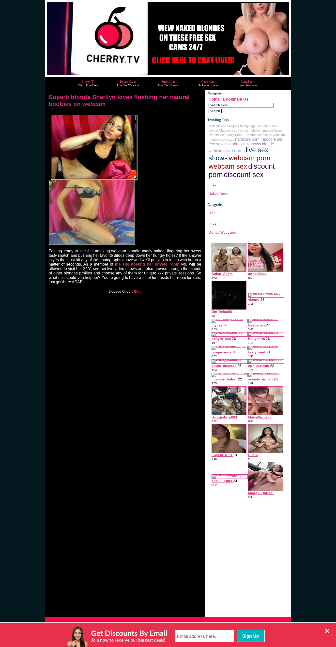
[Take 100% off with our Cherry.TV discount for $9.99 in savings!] (168, 76)
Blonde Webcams (222, 232)
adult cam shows (246, 144)
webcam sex (228, 166)
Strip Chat (168, 81)
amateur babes (272, 130)
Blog (138, 291)
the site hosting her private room (147, 264)
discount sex (244, 174)
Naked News (218, 194)
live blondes (217, 135)
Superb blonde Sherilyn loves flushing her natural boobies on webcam (119, 100)
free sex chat (220, 144)
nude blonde (217, 126)
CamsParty (248, 81)
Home (214, 99)
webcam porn (250, 158)
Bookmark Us (235, 99)
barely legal (248, 126)
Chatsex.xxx (228, 130)
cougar (231, 135)
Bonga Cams (128, 81)
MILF (240, 135)
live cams (235, 150)
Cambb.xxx (253, 135)
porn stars (227, 139)
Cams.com (207, 81)
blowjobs (233, 126)
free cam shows (249, 130)
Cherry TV (88, 81)
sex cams (264, 126)
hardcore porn (247, 139)
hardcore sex (271, 139)
